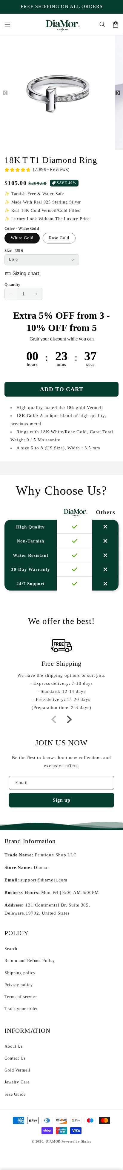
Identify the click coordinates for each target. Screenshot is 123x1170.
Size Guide (15, 1094)
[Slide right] (118, 93)
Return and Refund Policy (29, 960)
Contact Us (15, 1058)
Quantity (12, 284)
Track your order (21, 1008)
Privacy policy (18, 985)
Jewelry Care (17, 1082)
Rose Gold (59, 238)
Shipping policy (20, 973)
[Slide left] (5, 93)
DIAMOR (53, 1141)
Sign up (61, 800)
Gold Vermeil (17, 1070)
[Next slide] (68, 719)
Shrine (86, 1141)
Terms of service (20, 997)
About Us (13, 1046)
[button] (7, 24)
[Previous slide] (54, 719)
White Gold (22, 238)
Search (10, 949)
